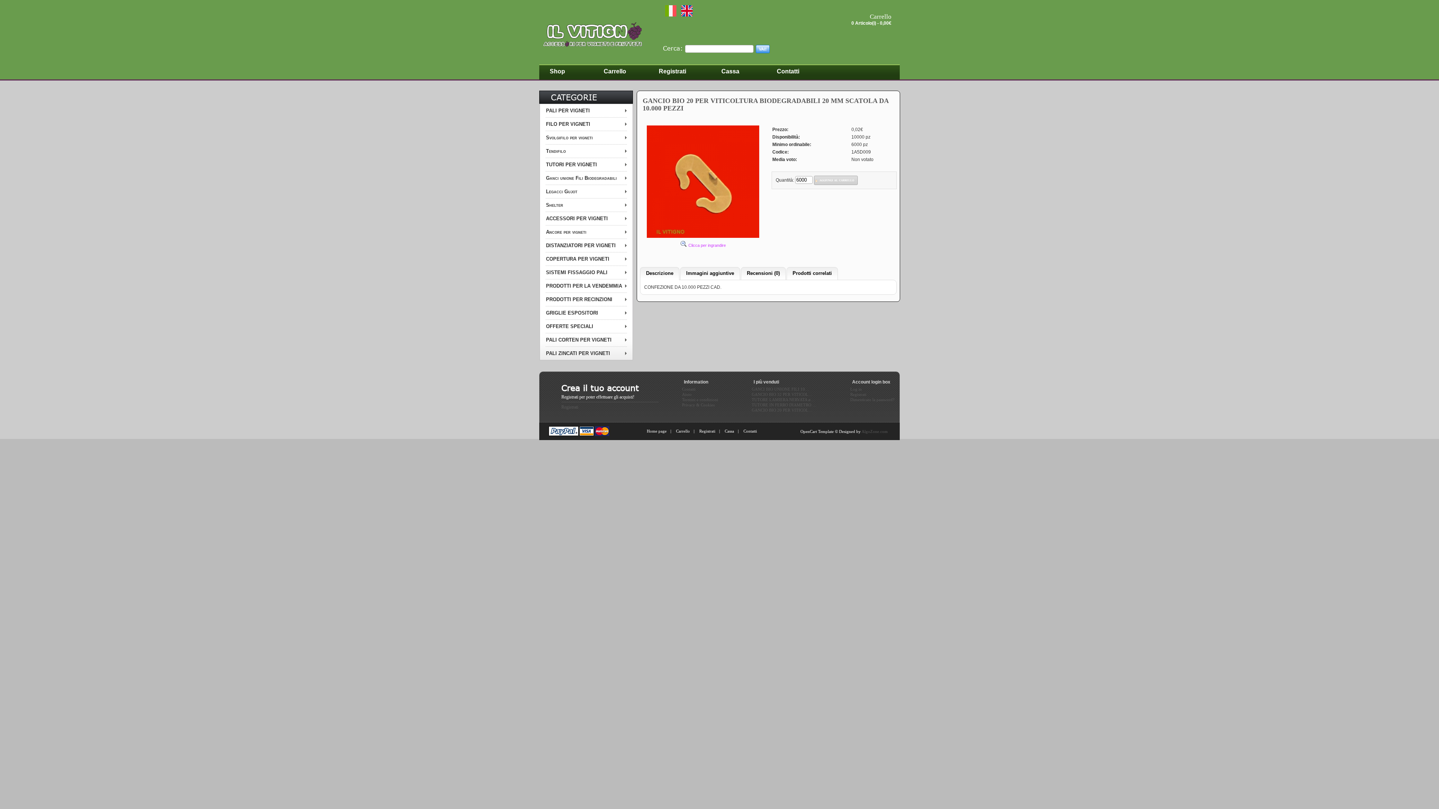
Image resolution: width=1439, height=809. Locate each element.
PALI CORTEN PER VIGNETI (579, 340)
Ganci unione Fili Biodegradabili (581, 178)
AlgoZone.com (875, 431)
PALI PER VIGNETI (568, 110)
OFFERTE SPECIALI (569, 326)
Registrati (569, 407)
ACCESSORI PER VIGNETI (577, 218)
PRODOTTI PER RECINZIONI (579, 299)
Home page (657, 431)
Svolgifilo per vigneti (569, 137)
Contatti (750, 431)
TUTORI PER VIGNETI (571, 164)
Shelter (554, 205)
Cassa (729, 431)
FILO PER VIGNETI (568, 124)
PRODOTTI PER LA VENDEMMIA (584, 286)
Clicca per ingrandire (707, 245)
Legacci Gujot (561, 191)
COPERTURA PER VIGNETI (577, 259)
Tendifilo (556, 151)
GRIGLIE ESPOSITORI (572, 313)
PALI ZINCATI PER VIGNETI (578, 353)
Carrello (683, 431)
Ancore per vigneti (566, 232)
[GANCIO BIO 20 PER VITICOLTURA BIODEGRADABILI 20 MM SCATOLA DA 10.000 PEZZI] (703, 237)
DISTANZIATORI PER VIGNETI (581, 245)
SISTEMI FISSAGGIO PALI (576, 272)
